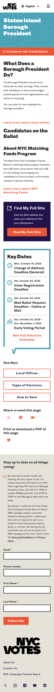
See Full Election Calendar (27, 337)
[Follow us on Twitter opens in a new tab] (5, 685)
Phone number (12, 566)
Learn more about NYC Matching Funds (20, 190)
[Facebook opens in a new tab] (25, 685)
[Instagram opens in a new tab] (15, 685)
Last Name (11, 601)
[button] (30, 6)
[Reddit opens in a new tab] (44, 685)
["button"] (8, 440)
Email (7, 549)
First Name (11, 583)
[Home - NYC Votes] (10, 6)
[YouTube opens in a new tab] (35, 685)
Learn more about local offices (26, 123)
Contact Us (10, 668)
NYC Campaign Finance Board (21, 674)
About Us (9, 662)
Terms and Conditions (22, 537)
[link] (8, 417)
